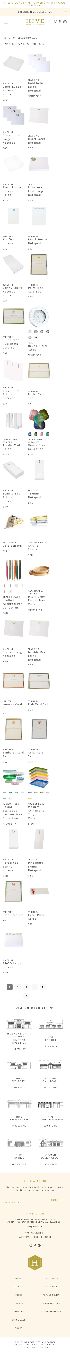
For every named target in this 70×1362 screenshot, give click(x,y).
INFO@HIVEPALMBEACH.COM (41, 1219)
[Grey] (36, 792)
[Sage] (4, 798)
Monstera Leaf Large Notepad (36, 191)
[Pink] (48, 792)
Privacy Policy (51, 1286)
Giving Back (19, 1320)
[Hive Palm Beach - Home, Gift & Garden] (35, 22)
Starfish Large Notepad (13, 653)
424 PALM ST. (19, 1049)
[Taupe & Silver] (42, 331)
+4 (36, 337)
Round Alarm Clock (37, 347)
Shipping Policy (51, 1303)
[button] (65, 22)
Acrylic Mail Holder (11, 447)
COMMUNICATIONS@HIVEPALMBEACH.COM (40, 1222)
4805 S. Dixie (19, 1164)
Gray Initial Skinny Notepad (11, 394)
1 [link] (9, 987)
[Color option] (4, 78)
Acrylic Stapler (33, 547)
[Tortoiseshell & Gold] (48, 331)
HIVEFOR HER (50, 1038)
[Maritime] (16, 586)
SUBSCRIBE (59, 1200)
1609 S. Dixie (51, 1046)
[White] (22, 792)
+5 (11, 591)
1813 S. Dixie (19, 1087)
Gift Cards (51, 1278)
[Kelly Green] (10, 586)
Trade (18, 1328)
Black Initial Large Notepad (12, 138)
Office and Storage (25, 38)
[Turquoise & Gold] (30, 337)
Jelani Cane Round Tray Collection (36, 600)
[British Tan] (4, 586)
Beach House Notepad (37, 241)
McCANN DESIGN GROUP (50, 1156)
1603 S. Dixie (19, 1125)
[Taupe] (4, 591)
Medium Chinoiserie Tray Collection (36, 812)
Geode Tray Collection (37, 447)
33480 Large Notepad (12, 965)
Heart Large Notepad (37, 140)
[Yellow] (30, 798)
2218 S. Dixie (50, 1125)
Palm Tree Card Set (35, 289)
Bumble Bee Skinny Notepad (12, 497)
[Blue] (22, 586)
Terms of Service (51, 1311)
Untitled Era (40, 1347)
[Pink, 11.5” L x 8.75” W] (42, 434)
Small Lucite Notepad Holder (12, 191)
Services (19, 1311)
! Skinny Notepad (34, 495)
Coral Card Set (36, 754)
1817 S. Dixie (50, 1087)
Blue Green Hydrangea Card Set (11, 343)
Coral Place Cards (36, 916)
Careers (19, 1286)
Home (7, 38)
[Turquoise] (16, 792)
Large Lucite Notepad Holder (12, 90)
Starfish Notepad (9, 241)
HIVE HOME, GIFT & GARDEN (19, 1035)
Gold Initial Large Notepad (36, 86)
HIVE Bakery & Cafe (19, 1118)
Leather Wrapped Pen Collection (13, 603)
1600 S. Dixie (51, 1164)
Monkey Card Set (12, 706)
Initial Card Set (36, 396)
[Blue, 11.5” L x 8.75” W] (30, 434)
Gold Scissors (13, 545)
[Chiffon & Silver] (36, 331)
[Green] (42, 792)
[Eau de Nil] (4, 792)
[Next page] (26, 996)
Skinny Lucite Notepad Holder (13, 291)
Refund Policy (51, 1295)
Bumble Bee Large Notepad (37, 655)
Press (18, 1295)
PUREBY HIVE (19, 1156)
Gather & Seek (46, 1344)
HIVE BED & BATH (19, 1080)
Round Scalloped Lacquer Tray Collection (12, 812)
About (19, 1278)
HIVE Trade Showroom (50, 1118)
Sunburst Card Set (13, 754)
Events (19, 1303)
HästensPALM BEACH (51, 1080)
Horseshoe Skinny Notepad (11, 866)
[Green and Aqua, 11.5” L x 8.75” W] (48, 434)
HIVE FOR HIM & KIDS (19, 1041)
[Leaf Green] (10, 792)
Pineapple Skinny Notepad (35, 866)
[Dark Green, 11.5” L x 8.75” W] (36, 434)
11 (43, 987)
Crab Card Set (13, 915)
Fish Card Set (38, 704)
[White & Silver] (30, 331)
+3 (11, 798)
